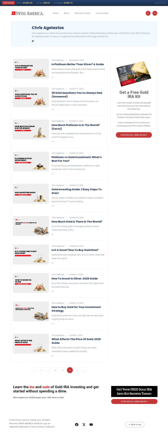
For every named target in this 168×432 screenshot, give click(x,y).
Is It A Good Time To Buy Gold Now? (75, 250)
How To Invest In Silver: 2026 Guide (75, 278)
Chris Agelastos (58, 60)
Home (55, 13)
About (66, 13)
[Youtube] (91, 424)
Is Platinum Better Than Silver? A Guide (78, 64)
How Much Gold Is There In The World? (77, 221)
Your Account (102, 13)
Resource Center (82, 13)
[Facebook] (77, 424)
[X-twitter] (84, 424)
